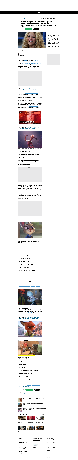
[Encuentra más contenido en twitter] (21, 29)
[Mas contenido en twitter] (39, 450)
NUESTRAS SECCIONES (50, 438)
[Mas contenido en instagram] (41, 450)
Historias (48, 450)
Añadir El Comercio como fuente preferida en (48, 18)
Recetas (54, 447)
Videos (54, 439)
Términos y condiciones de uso (37, 438)
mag (55, 457)
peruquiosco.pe (51, 457)
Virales (48, 447)
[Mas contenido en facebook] (37, 450)
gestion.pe (32, 457)
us (47, 442)
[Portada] (21, 440)
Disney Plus (30, 312)
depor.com (36, 457)
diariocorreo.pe (46, 457)
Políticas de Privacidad (36, 440)
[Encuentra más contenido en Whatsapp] (23, 29)
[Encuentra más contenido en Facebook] (19, 29)
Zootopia (23, 393)
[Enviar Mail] (18, 55)
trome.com (41, 457)
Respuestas (49, 439)
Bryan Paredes (21, 55)
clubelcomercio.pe (27, 457)
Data (54, 442)
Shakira (20, 393)
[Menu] (18, 13)
